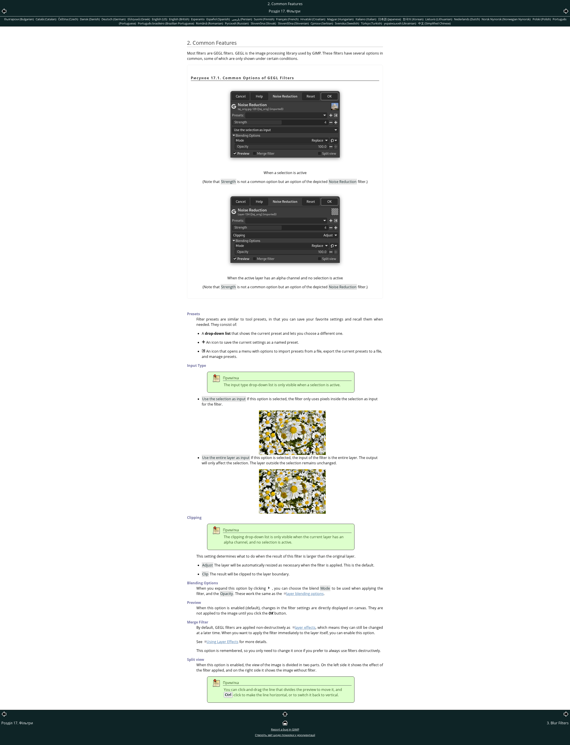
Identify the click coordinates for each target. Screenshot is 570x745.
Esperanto (198, 19)
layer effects (305, 627)
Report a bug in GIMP (285, 729)
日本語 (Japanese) (389, 19)
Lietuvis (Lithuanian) (438, 19)
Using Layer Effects (222, 641)
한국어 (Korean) (413, 19)
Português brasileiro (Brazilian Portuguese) (166, 23)
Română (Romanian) (209, 23)
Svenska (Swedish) (347, 23)
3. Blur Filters (558, 723)
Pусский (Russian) (237, 23)
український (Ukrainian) (400, 23)
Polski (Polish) (542, 19)
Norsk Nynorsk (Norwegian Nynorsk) (506, 19)
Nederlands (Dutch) (467, 19)
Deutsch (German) (114, 19)
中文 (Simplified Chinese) (434, 23)
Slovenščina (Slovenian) (293, 23)
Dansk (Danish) (90, 19)
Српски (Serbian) (322, 23)
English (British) (179, 19)
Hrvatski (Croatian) (312, 19)
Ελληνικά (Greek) (139, 19)
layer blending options (305, 593)
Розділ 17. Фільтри (17, 723)
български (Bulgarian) (19, 19)
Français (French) (287, 19)
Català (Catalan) (46, 19)
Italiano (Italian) (366, 19)
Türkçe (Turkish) (371, 23)
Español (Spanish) (218, 19)
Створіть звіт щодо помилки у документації (285, 735)
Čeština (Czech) (68, 19)
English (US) (159, 19)
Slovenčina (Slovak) (263, 23)
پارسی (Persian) (242, 19)
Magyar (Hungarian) (340, 19)
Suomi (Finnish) (264, 19)
